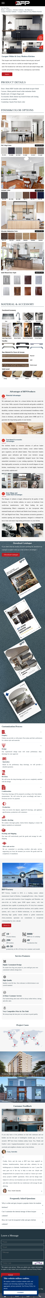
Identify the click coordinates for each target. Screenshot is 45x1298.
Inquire (7, 74)
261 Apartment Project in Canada (11, 1074)
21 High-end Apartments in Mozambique (14, 1101)
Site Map (40, 1289)
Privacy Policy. (36, 1269)
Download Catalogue (11, 555)
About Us (6, 925)
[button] (4, 47)
